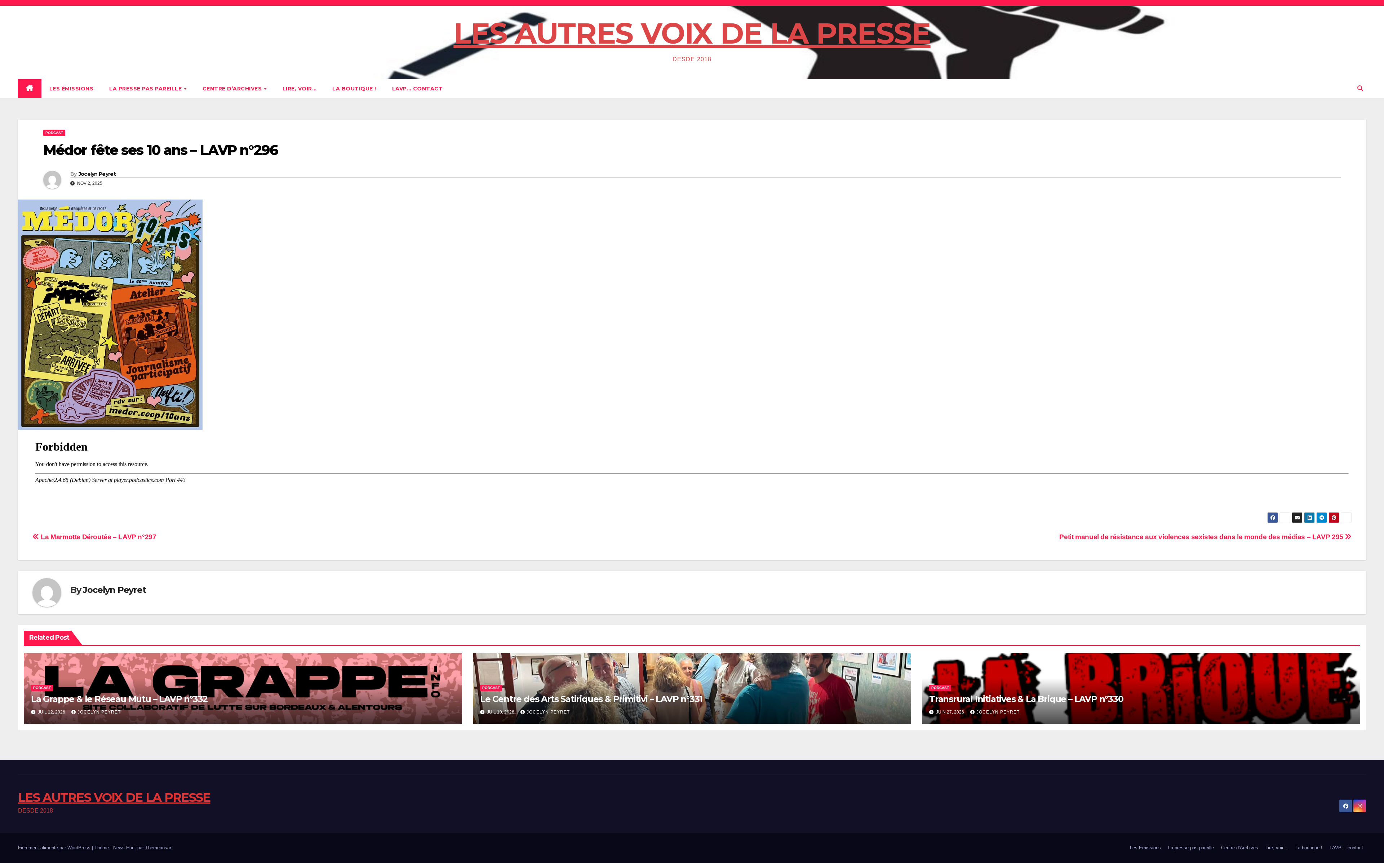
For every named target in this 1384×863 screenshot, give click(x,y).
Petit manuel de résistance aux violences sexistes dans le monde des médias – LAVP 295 (1202, 537)
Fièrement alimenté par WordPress (55, 847)
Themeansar (158, 847)
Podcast (54, 133)
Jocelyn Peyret (97, 174)
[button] (1360, 88)
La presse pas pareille (146, 88)
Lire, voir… (300, 88)
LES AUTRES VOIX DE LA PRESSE (691, 33)
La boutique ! (354, 88)
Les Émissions (71, 88)
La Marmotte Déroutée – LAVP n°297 (97, 537)
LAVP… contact (417, 88)
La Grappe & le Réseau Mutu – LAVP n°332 (119, 699)
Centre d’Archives (233, 88)
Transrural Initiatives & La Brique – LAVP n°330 (1026, 699)
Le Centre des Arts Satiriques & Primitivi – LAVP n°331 (591, 699)
